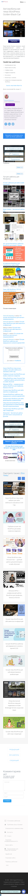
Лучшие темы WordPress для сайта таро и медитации (14, 733)
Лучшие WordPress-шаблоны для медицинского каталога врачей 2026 (14, 341)
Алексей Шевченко (9, 100)
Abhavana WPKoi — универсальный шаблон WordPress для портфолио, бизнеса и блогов (13, 386)
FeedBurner (18, 360)
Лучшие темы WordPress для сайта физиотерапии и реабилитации (14, 672)
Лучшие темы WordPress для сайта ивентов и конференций (14, 323)
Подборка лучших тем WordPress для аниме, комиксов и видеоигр (14, 529)
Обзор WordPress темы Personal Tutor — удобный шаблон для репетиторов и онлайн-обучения (14, 380)
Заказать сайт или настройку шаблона (14, 442)
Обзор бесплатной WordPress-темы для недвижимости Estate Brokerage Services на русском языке (13, 404)
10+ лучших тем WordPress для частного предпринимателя (13, 317)
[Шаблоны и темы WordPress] (5, 1)
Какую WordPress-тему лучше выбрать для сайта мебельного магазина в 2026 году (12, 369)
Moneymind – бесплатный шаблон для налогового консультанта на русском (13, 414)
